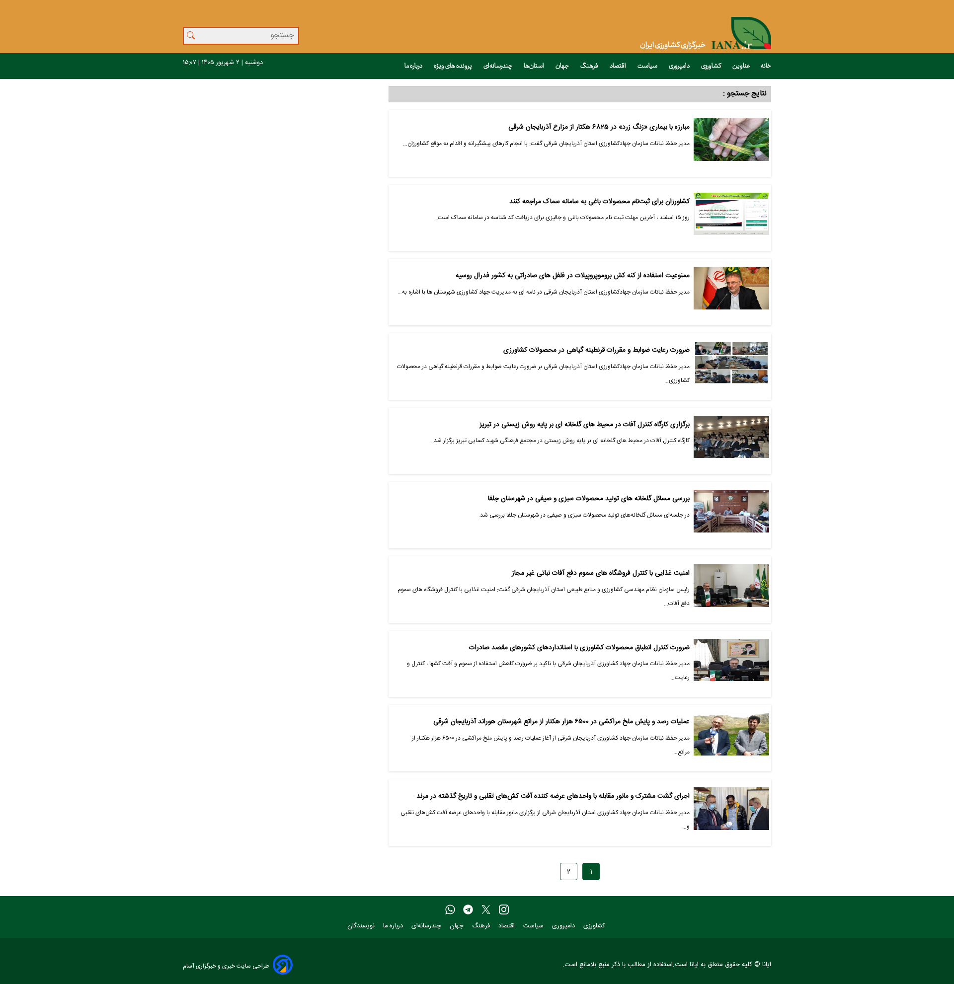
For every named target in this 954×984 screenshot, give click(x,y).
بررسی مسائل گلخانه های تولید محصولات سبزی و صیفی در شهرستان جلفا (588, 499)
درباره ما (413, 66)
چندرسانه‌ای (498, 66)
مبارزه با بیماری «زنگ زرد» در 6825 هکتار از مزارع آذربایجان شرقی (598, 127)
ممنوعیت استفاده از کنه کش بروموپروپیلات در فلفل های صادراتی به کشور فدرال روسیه (572, 276)
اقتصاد (618, 66)
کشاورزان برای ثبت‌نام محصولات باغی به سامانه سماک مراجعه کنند (599, 202)
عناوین (741, 66)
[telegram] (468, 910)
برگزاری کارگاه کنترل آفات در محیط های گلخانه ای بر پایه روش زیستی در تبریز (584, 425)
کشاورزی (711, 66)
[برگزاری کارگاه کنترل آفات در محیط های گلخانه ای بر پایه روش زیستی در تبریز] (731, 441)
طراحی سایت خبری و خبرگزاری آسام (226, 966)
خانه (766, 66)
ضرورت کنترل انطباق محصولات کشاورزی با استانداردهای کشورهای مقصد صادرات (579, 648)
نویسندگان (362, 926)
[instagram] (504, 910)
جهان (563, 66)
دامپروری (680, 66)
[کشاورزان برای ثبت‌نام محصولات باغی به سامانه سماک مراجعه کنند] (731, 218)
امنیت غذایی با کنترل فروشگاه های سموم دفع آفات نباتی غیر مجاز (600, 573)
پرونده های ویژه (453, 66)
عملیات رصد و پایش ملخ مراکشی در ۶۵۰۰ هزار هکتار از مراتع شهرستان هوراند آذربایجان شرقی (561, 722)
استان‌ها (534, 66)
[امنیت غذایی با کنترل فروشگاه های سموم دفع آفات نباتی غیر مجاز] (731, 589)
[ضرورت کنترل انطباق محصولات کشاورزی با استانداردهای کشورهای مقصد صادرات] (731, 664)
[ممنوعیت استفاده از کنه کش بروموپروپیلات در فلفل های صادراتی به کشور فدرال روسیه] (731, 292)
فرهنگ (589, 66)
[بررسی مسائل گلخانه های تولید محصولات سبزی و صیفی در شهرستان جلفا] (731, 515)
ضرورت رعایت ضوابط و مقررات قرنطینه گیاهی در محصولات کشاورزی (596, 350)
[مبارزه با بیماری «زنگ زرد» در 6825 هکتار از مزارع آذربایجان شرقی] (731, 143)
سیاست (647, 66)
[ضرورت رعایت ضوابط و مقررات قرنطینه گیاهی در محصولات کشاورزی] (731, 366)
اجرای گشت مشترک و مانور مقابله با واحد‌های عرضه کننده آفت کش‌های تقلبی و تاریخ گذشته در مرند (552, 796)
